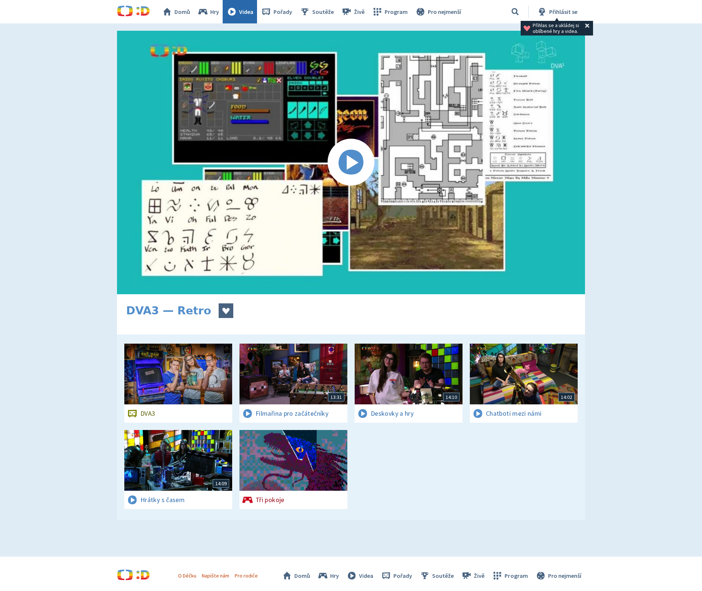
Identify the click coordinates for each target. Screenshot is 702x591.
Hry (214, 11)
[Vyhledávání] (515, 11)
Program (396, 11)
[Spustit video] (351, 162)
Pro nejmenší (444, 11)
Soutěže (323, 11)
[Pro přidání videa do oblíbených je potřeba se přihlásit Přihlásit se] (226, 310)
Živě (359, 11)
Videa (246, 11)
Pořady (282, 11)
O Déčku (187, 575)
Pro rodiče (246, 575)
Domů (182, 11)
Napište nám (215, 575)
